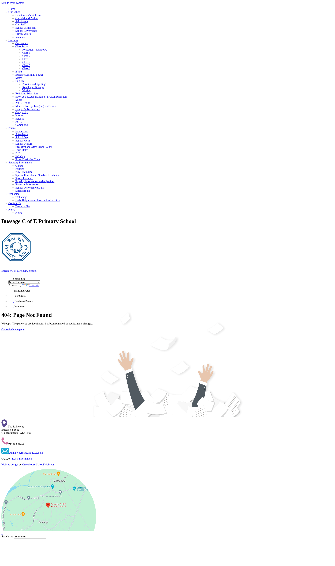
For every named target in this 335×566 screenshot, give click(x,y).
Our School (14, 11)
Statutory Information (20, 162)
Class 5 (26, 65)
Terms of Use (22, 206)
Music (18, 99)
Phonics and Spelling (34, 84)
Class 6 (26, 68)
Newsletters (21, 131)
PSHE (18, 121)
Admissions (21, 21)
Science (19, 118)
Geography (21, 112)
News (11, 209)
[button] (10, 277)
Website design (9, 464)
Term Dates (21, 149)
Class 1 (26, 52)
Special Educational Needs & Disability (37, 175)
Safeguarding (22, 190)
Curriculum (21, 43)
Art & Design (22, 102)
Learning (13, 40)
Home (11, 8)
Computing (21, 124)
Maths (18, 77)
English (19, 80)
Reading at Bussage (33, 87)
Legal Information (22, 458)
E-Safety (20, 156)
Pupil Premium (23, 171)
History (19, 115)
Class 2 (26, 55)
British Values (23, 33)
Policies (19, 168)
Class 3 (26, 59)
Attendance (21, 134)
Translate (34, 285)
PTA (18, 153)
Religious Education (26, 93)
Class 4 (26, 62)
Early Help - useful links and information (37, 200)
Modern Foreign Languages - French (35, 106)
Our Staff (20, 24)
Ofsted (19, 165)
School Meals (22, 140)
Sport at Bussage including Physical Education (41, 96)
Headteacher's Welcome (28, 15)
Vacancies (20, 37)
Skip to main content (12, 2)
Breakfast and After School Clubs (33, 146)
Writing (26, 90)
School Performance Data (29, 187)
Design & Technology (27, 109)
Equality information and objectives (34, 181)
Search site (7, 536)
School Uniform (24, 143)
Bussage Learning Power (29, 74)
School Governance (26, 30)
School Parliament (25, 27)
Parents (12, 128)
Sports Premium (24, 178)
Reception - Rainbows (34, 49)
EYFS (18, 71)
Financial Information (27, 184)
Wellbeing (14, 193)
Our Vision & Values (26, 18)
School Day (21, 137)
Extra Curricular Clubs (27, 159)
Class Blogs (21, 46)
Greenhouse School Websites (38, 464)
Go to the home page (12, 329)
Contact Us (14, 203)
